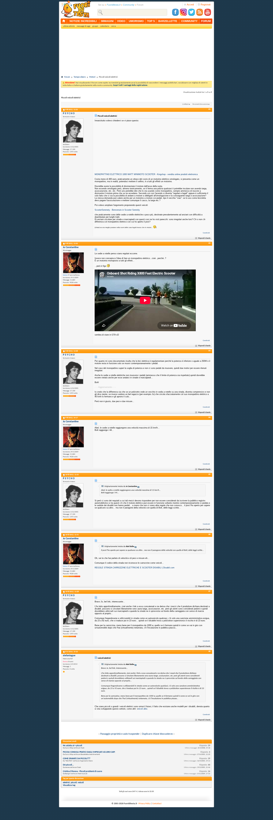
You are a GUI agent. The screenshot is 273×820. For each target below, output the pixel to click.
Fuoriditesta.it (113, 4)
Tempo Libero (80, 77)
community (189, 21)
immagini (107, 21)
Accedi (190, 4)
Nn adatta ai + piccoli (72, 745)
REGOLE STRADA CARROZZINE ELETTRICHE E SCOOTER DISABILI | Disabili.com (134, 567)
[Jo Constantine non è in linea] (73, 262)
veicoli (81, 782)
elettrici (66, 782)
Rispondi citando (204, 238)
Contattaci (156, 803)
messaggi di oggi (83, 26)
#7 (209, 591)
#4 (209, 417)
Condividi (206, 233)
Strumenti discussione (200, 104)
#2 (209, 243)
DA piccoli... (68, 765)
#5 (209, 474)
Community (128, 4)
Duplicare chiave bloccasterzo (157, 734)
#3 (209, 351)
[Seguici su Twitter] (191, 15)
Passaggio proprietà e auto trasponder (120, 734)
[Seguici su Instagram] (183, 15)
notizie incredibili (83, 21)
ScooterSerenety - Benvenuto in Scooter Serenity (117, 210)
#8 (209, 651)
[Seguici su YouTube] (207, 15)
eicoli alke (142, 709)
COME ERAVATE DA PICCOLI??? (76, 758)
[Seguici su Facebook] (175, 15)
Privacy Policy (144, 803)
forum (206, 21)
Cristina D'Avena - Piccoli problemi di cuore (82, 771)
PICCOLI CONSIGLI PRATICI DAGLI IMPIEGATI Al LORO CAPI (89, 752)
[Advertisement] (136, 53)
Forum (67, 77)
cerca (113, 26)
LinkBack (185, 104)
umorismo (136, 21)
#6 (209, 534)
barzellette (167, 21)
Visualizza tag (69, 785)
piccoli (74, 782)
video (121, 21)
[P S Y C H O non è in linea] (73, 130)
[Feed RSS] (199, 15)
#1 (209, 109)
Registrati (205, 4)
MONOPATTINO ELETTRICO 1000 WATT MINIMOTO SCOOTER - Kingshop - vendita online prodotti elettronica (146, 174)
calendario (104, 26)
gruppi (95, 26)
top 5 (151, 21)
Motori (92, 77)
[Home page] (64, 21)
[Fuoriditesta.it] (76, 9)
